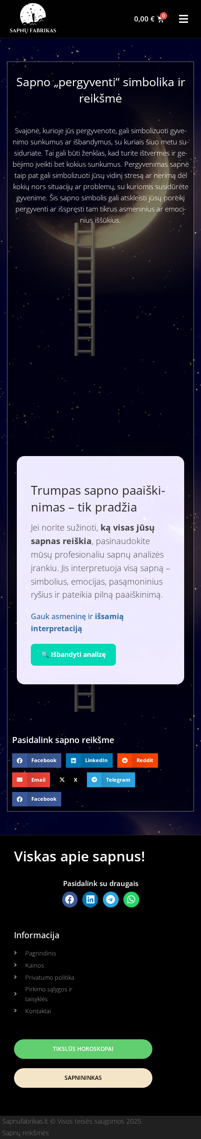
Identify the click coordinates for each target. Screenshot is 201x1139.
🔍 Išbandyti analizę (73, 654)
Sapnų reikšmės (25, 1132)
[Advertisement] (100, 337)
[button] (184, 18)
